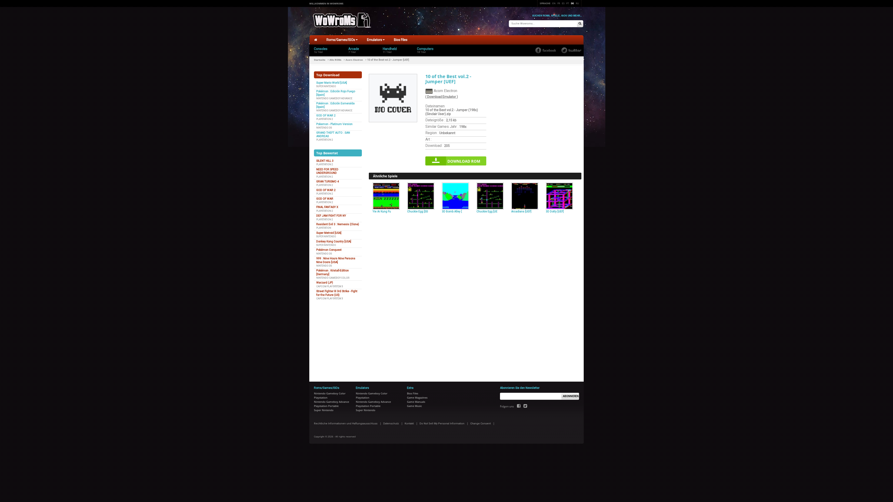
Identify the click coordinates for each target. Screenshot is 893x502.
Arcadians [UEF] (521, 211)
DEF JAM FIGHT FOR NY (331, 215)
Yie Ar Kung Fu (382, 211)
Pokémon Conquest (329, 249)
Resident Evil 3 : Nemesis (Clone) (337, 224)
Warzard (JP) (324, 282)
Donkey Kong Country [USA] (333, 241)
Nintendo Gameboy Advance (334, 98)
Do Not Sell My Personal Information (442, 423)
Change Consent (480, 423)
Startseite (319, 59)
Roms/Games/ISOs (341, 40)
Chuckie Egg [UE (486, 211)
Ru (577, 3)
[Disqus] (475, 278)
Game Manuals (416, 401)
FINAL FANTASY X (327, 207)
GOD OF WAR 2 (326, 115)
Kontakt (409, 423)
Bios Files (400, 40)
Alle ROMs (335, 59)
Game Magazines (417, 397)
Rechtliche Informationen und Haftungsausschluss (345, 423)
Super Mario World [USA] (331, 82)
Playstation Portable (326, 406)
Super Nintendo (326, 86)
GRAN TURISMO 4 (327, 181)
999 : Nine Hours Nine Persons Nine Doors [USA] (335, 260)
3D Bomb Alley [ (452, 211)
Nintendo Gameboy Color (332, 278)
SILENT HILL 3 (324, 160)
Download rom (463, 161)
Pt (567, 3)
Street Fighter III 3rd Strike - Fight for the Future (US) (336, 293)
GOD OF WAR (324, 198)
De (572, 3)
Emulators (375, 40)
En (554, 3)
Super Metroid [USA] (328, 232)
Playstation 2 (324, 119)
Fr (558, 3)
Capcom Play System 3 (329, 286)
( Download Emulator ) (441, 97)
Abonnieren (571, 396)
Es (563, 3)
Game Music (414, 406)
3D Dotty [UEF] (555, 211)
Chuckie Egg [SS (417, 211)
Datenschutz (391, 423)
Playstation (323, 228)
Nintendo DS (324, 127)
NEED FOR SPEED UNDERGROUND (327, 171)
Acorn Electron (354, 59)
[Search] (580, 23)
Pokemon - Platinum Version (334, 124)
